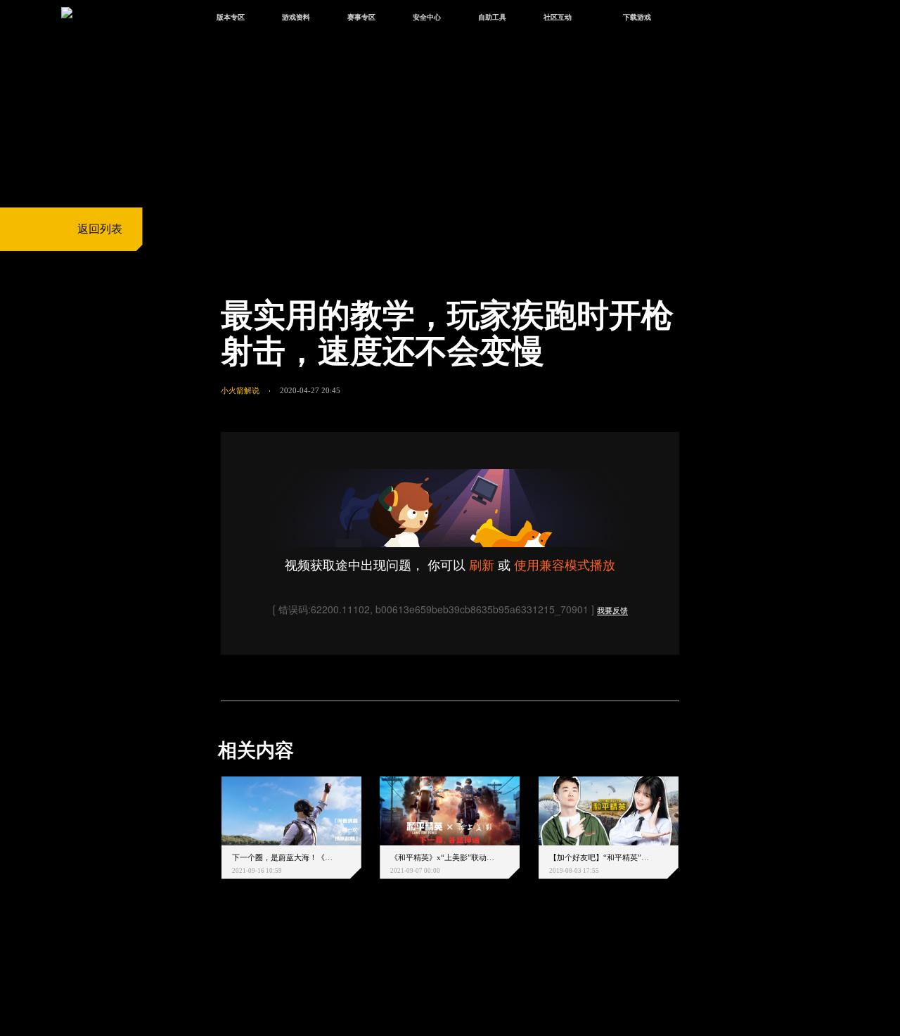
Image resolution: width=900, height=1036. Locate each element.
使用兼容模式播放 (564, 564)
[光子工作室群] (209, 967)
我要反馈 (612, 610)
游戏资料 (296, 17)
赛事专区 (361, 17)
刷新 (481, 564)
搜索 (699, 19)
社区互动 (558, 17)
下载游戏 (637, 17)
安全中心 (427, 17)
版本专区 (231, 17)
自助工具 (492, 17)
